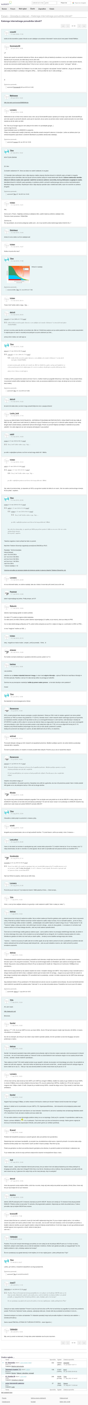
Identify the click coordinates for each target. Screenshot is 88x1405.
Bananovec (14, 708)
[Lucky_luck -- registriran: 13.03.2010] (6, 414)
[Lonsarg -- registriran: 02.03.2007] (6, 111)
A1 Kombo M (10, 1376)
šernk (7, 1385)
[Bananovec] (6, 709)
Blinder (13, 793)
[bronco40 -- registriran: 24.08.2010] (6, 1214)
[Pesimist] (6, 592)
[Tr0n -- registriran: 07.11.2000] (6, 898)
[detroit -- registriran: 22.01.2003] (6, 313)
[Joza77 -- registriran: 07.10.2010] (6, 1283)
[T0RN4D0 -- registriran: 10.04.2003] (6, 1238)
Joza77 (12, 1283)
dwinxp (13, 911)
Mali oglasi (23, 9)
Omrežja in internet (17, 1380)
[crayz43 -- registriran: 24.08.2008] (6, 33)
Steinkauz (14, 230)
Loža (13, 1387)
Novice (4, 9)
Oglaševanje (6, 1402)
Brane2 (13, 1130)
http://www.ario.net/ (10, 1011)
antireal (13, 736)
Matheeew (14, 96)
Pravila (4, 1398)
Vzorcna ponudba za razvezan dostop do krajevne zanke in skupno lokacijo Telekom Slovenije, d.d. (35, 570)
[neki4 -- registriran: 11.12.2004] (6, 435)
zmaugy (13, 650)
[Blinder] (6, 793)
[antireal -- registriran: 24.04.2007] (6, 737)
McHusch (8, 1371)
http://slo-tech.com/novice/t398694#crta (16, 102)
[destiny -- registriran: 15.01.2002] (6, 1196)
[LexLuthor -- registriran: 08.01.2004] (6, 840)
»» (84, 26)
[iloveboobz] (6, 857)
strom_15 (8, 1364)
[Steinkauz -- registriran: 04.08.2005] (6, 231)
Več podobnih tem (6, 1392)
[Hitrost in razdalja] (18, 274)
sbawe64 (66, 1363)
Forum (12, 9)
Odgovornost (64, 1398)
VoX (11, 1160)
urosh (12, 825)
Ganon (65, 1383)
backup (13, 664)
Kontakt (33, 1402)
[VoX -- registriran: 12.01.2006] (6, 1161)
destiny (13, 1195)
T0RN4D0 (13, 1237)
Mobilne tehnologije (17, 1366)
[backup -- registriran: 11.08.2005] (6, 665)
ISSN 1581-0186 (65, 1402)
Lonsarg (13, 110)
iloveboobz (14, 856)
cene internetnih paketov (14, 1383)
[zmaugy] (6, 651)
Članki (32, 9)
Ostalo (52, 9)
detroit (12, 312)
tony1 (65, 1369)
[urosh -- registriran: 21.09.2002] (6, 826)
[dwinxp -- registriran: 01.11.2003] (6, 912)
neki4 (12, 434)
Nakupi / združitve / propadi (25, 1373)
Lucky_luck (14, 413)
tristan (12, 203)
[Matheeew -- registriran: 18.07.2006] (6, 96)
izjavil (24, 319)
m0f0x (7, 1378)
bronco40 (13, 1214)
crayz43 (13, 32)
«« (63, 26)
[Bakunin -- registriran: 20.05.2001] (6, 607)
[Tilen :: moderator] (6, 151)
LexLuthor (14, 839)
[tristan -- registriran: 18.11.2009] (6, 203)
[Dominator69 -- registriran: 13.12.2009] (6, 47)
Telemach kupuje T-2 (13, 1369)
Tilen (12, 150)
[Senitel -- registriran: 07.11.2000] (6, 1024)
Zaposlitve (42, 9)
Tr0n (11, 897)
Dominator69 (15, 46)
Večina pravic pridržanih (38, 1398)
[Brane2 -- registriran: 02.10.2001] (6, 1131)
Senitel (12, 1023)
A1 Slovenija (10, 1362)
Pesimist (13, 592)
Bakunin (13, 606)
